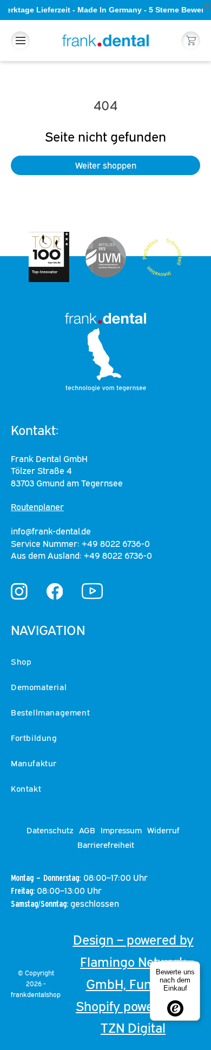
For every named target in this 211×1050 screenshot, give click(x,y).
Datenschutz (50, 830)
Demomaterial (39, 687)
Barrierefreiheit (105, 845)
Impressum (121, 830)
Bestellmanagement (50, 712)
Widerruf (163, 830)
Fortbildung (34, 738)
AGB (87, 830)
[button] (20, 40)
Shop (21, 661)
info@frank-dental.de (51, 531)
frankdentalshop (36, 995)
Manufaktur (34, 763)
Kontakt (26, 788)
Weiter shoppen (105, 165)
